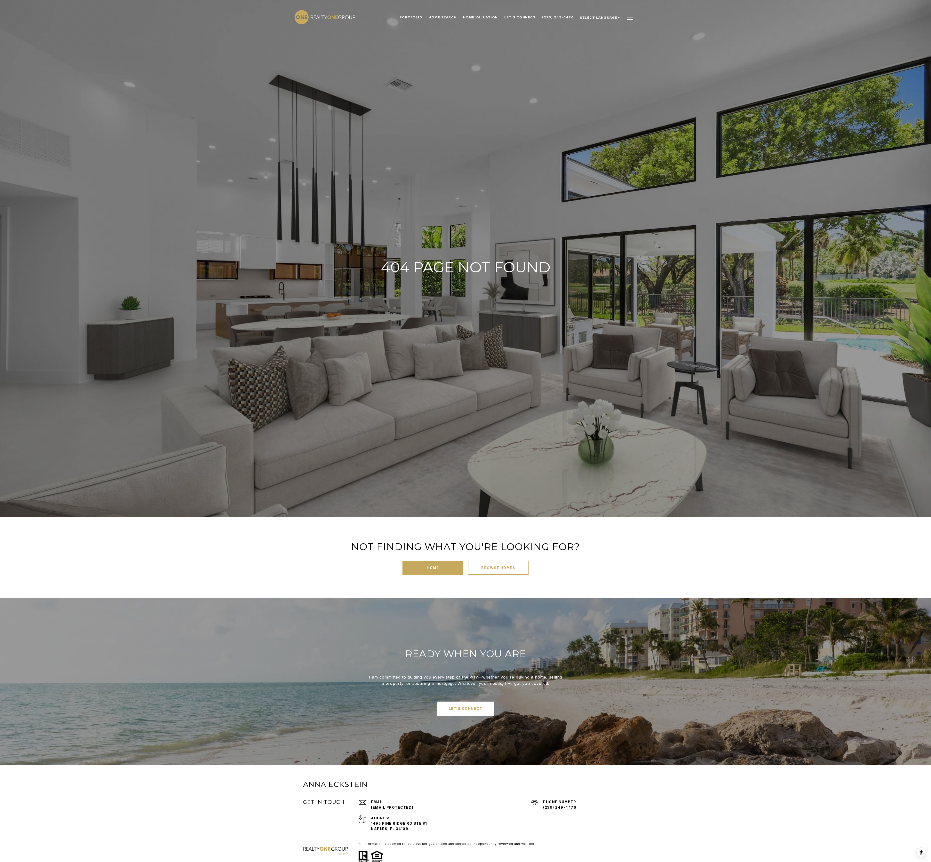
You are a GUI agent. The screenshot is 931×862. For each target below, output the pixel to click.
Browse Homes (498, 568)
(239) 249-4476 (559, 807)
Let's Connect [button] (465, 708)
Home (433, 568)
